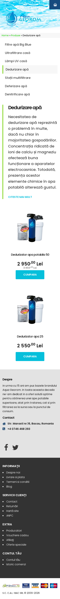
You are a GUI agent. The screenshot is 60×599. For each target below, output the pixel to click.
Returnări (12, 506)
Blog (9, 486)
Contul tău (13, 560)
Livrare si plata (15, 477)
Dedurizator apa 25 (30, 336)
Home (5, 35)
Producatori (14, 531)
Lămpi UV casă (16, 61)
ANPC (9, 516)
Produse (15, 35)
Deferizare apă (16, 86)
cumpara (30, 275)
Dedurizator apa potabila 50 (30, 254)
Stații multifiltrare (17, 78)
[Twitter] (15, 448)
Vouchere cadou (17, 535)
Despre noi (13, 472)
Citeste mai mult (20, 197)
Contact (11, 501)
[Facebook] (6, 448)
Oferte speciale (16, 545)
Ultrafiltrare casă (17, 53)
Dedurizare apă (17, 69)
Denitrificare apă (17, 94)
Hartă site (12, 511)
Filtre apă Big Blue (18, 44)
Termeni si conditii (17, 482)
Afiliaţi (10, 540)
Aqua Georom (24, 18)
